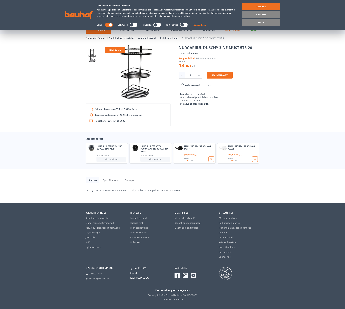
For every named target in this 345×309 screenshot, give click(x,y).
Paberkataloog (139, 277)
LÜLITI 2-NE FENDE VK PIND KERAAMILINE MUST (109, 147)
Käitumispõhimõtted (229, 222)
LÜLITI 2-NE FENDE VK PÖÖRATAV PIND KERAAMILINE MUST (155, 149)
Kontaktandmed (227, 247)
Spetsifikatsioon (111, 180)
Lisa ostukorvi (219, 75)
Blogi (133, 272)
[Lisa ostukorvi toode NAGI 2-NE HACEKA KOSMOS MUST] (211, 159)
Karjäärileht (225, 252)
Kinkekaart (135, 242)
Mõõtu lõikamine (138, 232)
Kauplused (139, 268)
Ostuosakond (226, 237)
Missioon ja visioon (228, 218)
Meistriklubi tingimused (186, 227)
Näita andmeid (199, 25)
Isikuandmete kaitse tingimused (235, 227)
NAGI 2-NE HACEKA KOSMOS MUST (197, 147)
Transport (130, 180)
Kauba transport (138, 218)
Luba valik (261, 14)
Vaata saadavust (192, 85)
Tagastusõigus (93, 232)
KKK (88, 242)
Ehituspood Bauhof (96, 38)
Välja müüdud (111, 159)
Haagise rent (136, 222)
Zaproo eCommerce (172, 299)
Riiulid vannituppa (169, 38)
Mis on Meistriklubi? (185, 218)
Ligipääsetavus (93, 247)
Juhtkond (223, 232)
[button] (92, 55)
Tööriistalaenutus (139, 227)
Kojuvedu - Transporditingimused (103, 227)
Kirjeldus (92, 180)
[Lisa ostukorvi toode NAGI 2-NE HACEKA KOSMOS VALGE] (255, 159)
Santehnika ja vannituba (121, 38)
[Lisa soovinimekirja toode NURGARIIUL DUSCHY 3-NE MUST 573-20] (209, 85)
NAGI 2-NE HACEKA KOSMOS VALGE (241, 147)
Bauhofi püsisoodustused (188, 222)
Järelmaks (90, 237)
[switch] (133, 25)
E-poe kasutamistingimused (100, 222)
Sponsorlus (225, 256)
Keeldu (261, 22)
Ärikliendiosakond (228, 242)
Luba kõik (261, 7)
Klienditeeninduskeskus (98, 218)
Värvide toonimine (139, 237)
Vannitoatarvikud (147, 38)
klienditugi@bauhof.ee (99, 278)
